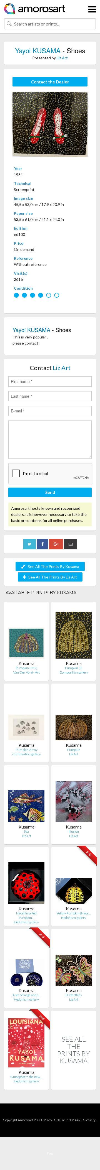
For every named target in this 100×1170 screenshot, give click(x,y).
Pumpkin (73, 750)
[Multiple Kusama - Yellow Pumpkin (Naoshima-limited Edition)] (74, 879)
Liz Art (62, 57)
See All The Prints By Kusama (53, 566)
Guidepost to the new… (26, 1077)
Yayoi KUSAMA (38, 50)
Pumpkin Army (27, 750)
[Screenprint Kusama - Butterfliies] (74, 960)
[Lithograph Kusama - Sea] (26, 797)
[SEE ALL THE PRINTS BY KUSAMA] (73, 1083)
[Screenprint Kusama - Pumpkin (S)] (74, 633)
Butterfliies (74, 995)
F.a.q (50, 1153)
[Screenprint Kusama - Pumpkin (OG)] (26, 633)
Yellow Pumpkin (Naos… (74, 913)
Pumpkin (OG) (26, 668)
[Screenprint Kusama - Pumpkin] (74, 715)
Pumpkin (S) (73, 668)
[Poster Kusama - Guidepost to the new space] (26, 1042)
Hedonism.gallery (26, 922)
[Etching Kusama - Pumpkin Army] (26, 715)
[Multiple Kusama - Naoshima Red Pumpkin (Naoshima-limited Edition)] (26, 879)
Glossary (89, 1120)
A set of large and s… (26, 995)
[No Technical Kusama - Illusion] (74, 797)
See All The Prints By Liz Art (52, 577)
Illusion (74, 831)
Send (50, 492)
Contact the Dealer (50, 81)
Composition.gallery (73, 672)
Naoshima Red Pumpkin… (26, 915)
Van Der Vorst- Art (26, 672)
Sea (26, 831)
